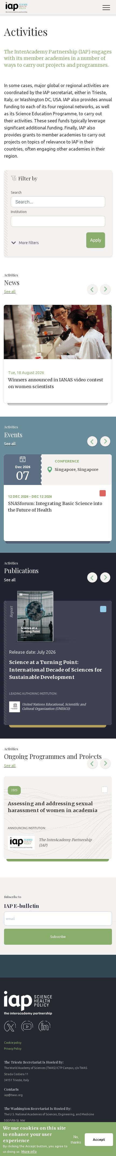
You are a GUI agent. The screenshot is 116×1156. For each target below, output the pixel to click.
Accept (99, 1139)
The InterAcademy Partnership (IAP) (65, 843)
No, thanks (76, 1139)
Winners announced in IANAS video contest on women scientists (55, 383)
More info (29, 1151)
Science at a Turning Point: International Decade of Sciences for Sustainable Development (55, 669)
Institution (19, 211)
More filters (29, 243)
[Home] (15, 8)
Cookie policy (12, 1042)
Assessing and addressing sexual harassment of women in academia (52, 806)
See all (10, 291)
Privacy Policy (12, 1048)
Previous (92, 289)
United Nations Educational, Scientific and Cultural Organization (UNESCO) (54, 706)
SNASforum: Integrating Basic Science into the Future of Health (55, 507)
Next (105, 289)
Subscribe (58, 936)
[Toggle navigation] (108, 8)
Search (16, 192)
